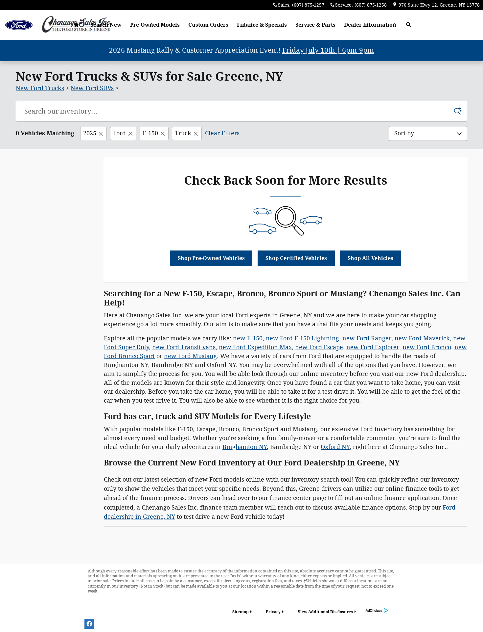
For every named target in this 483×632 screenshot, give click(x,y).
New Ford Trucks (40, 88)
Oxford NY (335, 447)
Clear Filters (222, 133)
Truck (183, 133)
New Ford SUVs (92, 88)
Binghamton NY (244, 447)
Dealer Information (370, 25)
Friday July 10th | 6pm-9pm (328, 50)
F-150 (150, 133)
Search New (106, 25)
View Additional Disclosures (325, 612)
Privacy (273, 612)
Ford (119, 133)
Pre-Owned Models (155, 25)
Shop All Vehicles (370, 258)
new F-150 (248, 338)
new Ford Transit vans (184, 347)
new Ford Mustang (190, 356)
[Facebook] (89, 624)
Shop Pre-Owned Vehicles (211, 258)
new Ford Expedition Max (255, 347)
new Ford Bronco (426, 347)
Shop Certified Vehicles (296, 258)
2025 (89, 133)
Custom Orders (208, 25)
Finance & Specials (262, 25)
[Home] (18, 25)
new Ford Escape (319, 347)
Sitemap (240, 612)
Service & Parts (315, 25)
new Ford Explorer (372, 347)
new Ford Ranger (366, 338)
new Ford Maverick (422, 338)
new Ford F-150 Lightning (302, 338)
